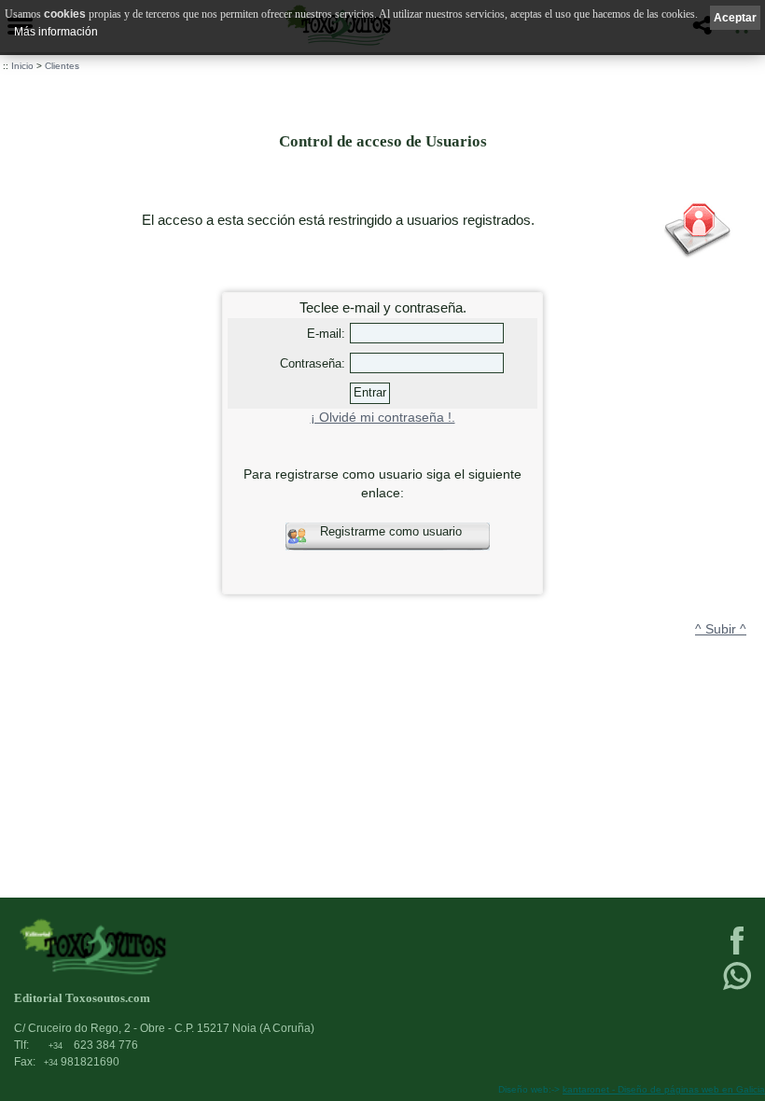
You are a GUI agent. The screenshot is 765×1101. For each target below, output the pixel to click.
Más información (56, 31)
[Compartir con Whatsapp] (737, 988)
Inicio (22, 66)
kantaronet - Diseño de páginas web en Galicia (664, 1089)
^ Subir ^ (720, 628)
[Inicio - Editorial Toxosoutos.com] (306, 946)
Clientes (62, 66)
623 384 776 (93, 1045)
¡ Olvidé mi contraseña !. (383, 418)
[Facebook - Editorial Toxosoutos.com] (737, 952)
